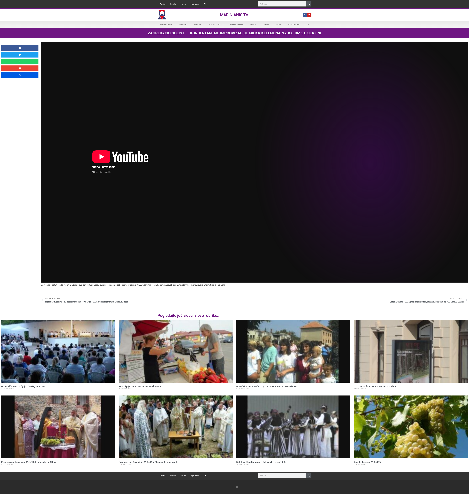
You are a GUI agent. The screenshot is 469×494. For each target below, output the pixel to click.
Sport (278, 24)
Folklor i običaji (215, 24)
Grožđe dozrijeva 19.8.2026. (367, 462)
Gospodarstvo (294, 24)
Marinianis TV (234, 14)
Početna (162, 4)
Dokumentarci (166, 24)
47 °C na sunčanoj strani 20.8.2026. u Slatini (375, 386)
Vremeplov (182, 24)
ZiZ (308, 24)
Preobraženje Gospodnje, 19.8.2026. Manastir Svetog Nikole (148, 462)
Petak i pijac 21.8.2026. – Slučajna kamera (140, 386)
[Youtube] (309, 15)
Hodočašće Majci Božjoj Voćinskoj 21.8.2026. (23, 386)
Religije (266, 24)
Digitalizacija (195, 4)
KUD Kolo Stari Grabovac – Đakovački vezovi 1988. (261, 462)
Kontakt (173, 4)
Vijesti (253, 24)
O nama (183, 4)
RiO (205, 4)
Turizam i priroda (236, 24)
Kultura (197, 24)
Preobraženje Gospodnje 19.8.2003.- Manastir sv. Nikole (29, 462)
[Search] (308, 3)
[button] (19, 48)
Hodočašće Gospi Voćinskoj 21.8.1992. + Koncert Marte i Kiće (266, 386)
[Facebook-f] (305, 15)
